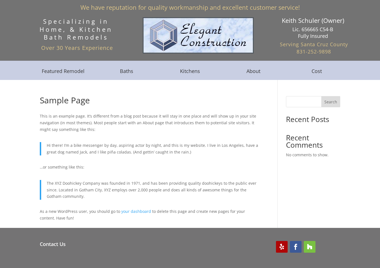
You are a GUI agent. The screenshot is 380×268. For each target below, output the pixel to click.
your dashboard (136, 211)
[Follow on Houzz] (309, 247)
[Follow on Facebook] (296, 247)
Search (330, 101)
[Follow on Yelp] (282, 247)
